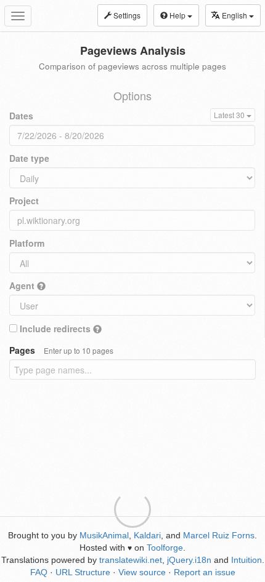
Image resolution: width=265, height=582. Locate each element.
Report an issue (204, 572)
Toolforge (165, 547)
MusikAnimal (104, 535)
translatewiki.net (130, 560)
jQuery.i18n (189, 560)
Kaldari (147, 535)
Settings (126, 15)
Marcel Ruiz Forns (219, 535)
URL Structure (82, 572)
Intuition (246, 560)
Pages (61, 350)
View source (142, 572)
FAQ (38, 572)
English (235, 15)
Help (177, 15)
